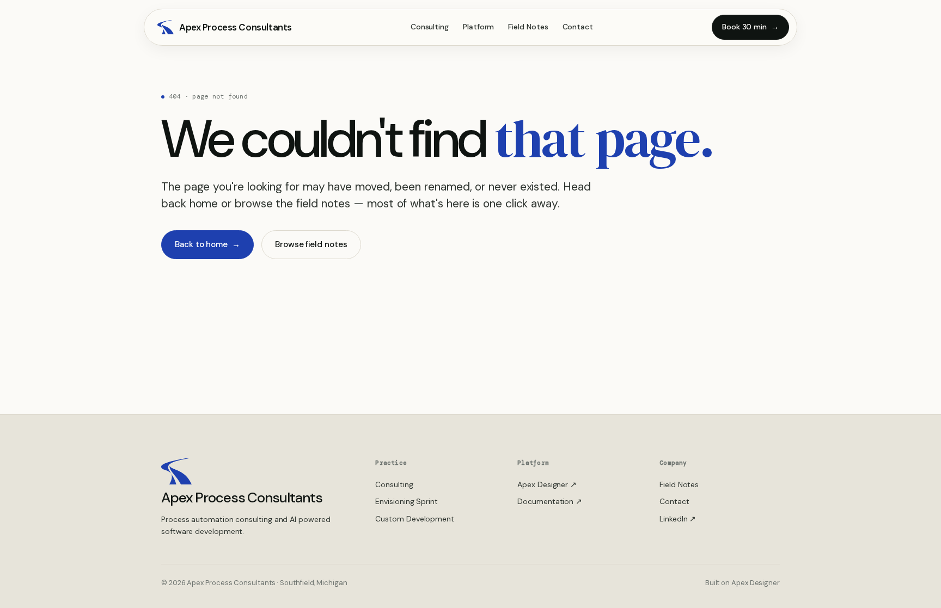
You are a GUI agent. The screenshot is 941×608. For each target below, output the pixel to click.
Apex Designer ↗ (547, 484)
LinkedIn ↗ (677, 519)
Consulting (430, 27)
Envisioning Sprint (406, 501)
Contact (578, 27)
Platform (478, 27)
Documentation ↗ (549, 501)
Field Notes (528, 27)
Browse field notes (311, 244)
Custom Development (414, 519)
